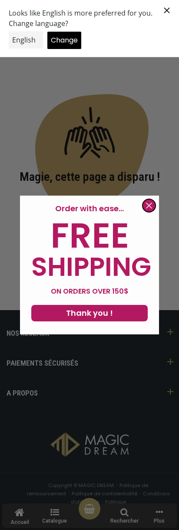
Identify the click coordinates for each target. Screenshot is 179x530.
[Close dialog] (149, 205)
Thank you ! (89, 313)
